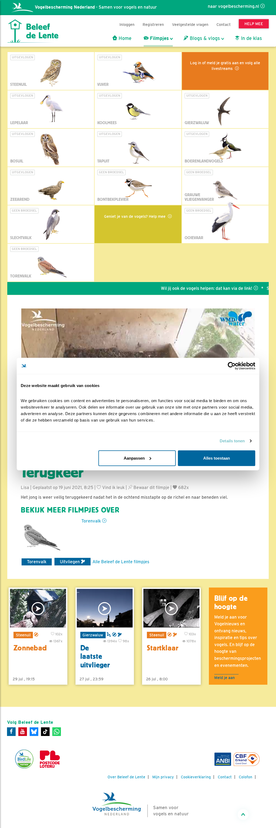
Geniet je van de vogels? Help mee (135, 216)
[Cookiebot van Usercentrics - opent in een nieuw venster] (231, 366)
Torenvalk (91, 521)
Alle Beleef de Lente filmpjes (120, 561)
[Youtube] (22, 731)
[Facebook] (11, 731)
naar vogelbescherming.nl (233, 6)
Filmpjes (159, 38)
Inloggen (126, 24)
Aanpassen (134, 458)
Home (124, 38)
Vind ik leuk (113, 487)
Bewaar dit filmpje (150, 487)
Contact (223, 24)
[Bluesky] (34, 731)
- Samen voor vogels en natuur (96, 7)
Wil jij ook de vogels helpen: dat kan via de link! (191, 288)
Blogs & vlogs (204, 38)
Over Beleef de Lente (126, 777)
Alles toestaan (216, 458)
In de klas (251, 38)
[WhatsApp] (56, 731)
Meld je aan (224, 677)
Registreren (153, 24)
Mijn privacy (163, 777)
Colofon (245, 777)
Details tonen (232, 441)
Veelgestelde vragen (190, 24)
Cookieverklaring (196, 777)
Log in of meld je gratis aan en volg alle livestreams (225, 65)
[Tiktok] (45, 731)
